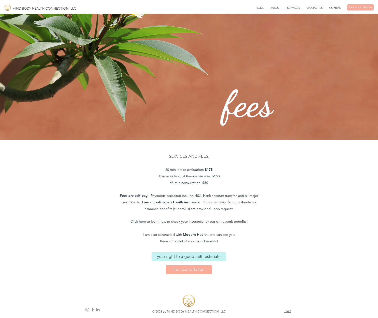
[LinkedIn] (97, 309)
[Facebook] (92, 309)
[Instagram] (87, 309)
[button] (293, 7)
